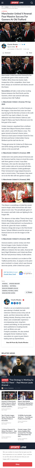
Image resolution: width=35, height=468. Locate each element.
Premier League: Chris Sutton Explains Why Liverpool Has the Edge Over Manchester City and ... (25, 433)
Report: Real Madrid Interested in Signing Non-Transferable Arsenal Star (25, 403)
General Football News (10, 290)
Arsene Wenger (14, 283)
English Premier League (10, 288)
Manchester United (8, 293)
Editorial (13, 286)
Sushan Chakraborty (9, 388)
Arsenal (7, 6)
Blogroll (5, 286)
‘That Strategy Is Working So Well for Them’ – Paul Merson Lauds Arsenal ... (17, 382)
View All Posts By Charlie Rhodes (17, 342)
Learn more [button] (14, 459)
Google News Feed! (10, 274)
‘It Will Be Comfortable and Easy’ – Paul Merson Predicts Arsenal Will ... (25, 417)
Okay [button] (17, 464)
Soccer (4, 376)
